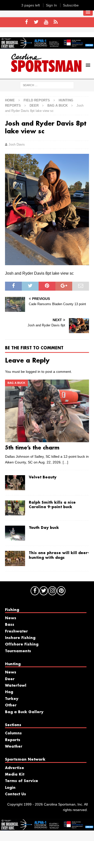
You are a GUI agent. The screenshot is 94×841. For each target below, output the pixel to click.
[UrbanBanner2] (47, 46)
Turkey (11, 699)
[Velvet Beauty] (15, 482)
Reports (12, 740)
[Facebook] (26, 22)
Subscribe (71, 5)
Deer (34, 105)
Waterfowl (15, 686)
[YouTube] (46, 22)
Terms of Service (21, 781)
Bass (9, 625)
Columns (13, 733)
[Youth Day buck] (15, 533)
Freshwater (16, 631)
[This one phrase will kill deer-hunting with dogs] (15, 558)
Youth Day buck (44, 528)
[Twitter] (36, 22)
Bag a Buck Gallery (24, 712)
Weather (13, 747)
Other (11, 705)
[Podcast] (55, 22)
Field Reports (37, 100)
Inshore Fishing (20, 638)
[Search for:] (47, 85)
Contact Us (15, 794)
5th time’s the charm (32, 448)
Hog (9, 692)
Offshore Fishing (21, 644)
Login (10, 788)
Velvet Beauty (42, 477)
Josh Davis (17, 144)
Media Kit (14, 775)
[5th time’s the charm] (47, 411)
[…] (65, 462)
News (10, 618)
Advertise (14, 768)
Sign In (51, 5)
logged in (33, 372)
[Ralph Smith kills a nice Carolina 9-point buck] (15, 507)
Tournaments (18, 651)
